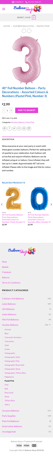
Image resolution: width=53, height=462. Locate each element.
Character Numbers (13, 337)
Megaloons (9, 377)
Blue (6, 333)
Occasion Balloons (10, 410)
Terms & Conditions (11, 282)
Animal (8, 329)
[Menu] (3, 9)
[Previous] (2, 210)
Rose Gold (9, 392)
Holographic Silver (12, 369)
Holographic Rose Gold (14, 365)
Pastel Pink (43, 26)
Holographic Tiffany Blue (15, 373)
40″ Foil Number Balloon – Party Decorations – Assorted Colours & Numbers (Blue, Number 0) (39, 218)
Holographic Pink (12, 361)
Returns (6, 277)
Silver (7, 396)
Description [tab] (8, 139)
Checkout (6, 272)
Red (6, 388)
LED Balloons (8, 309)
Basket (5, 267)
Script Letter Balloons (12, 426)
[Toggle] (50, 324)
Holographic (10, 353)
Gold (7, 345)
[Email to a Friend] (19, 128)
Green (7, 349)
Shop (4, 261)
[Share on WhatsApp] (4, 128)
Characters (9, 341)
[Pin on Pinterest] (24, 128)
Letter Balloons (9, 314)
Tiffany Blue (10, 400)
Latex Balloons (9, 304)
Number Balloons (23, 26)
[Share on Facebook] (9, 128)
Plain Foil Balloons (10, 421)
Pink (6, 385)
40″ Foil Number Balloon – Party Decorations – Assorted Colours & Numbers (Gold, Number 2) (13, 218)
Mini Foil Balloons (10, 319)
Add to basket (26, 110)
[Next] (51, 210)
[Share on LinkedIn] (29, 128)
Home (6, 26)
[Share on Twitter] (14, 128)
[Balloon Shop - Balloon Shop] (28, 8)
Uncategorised (9, 431)
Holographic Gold (12, 357)
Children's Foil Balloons (13, 298)
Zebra (7, 404)
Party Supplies (8, 415)
